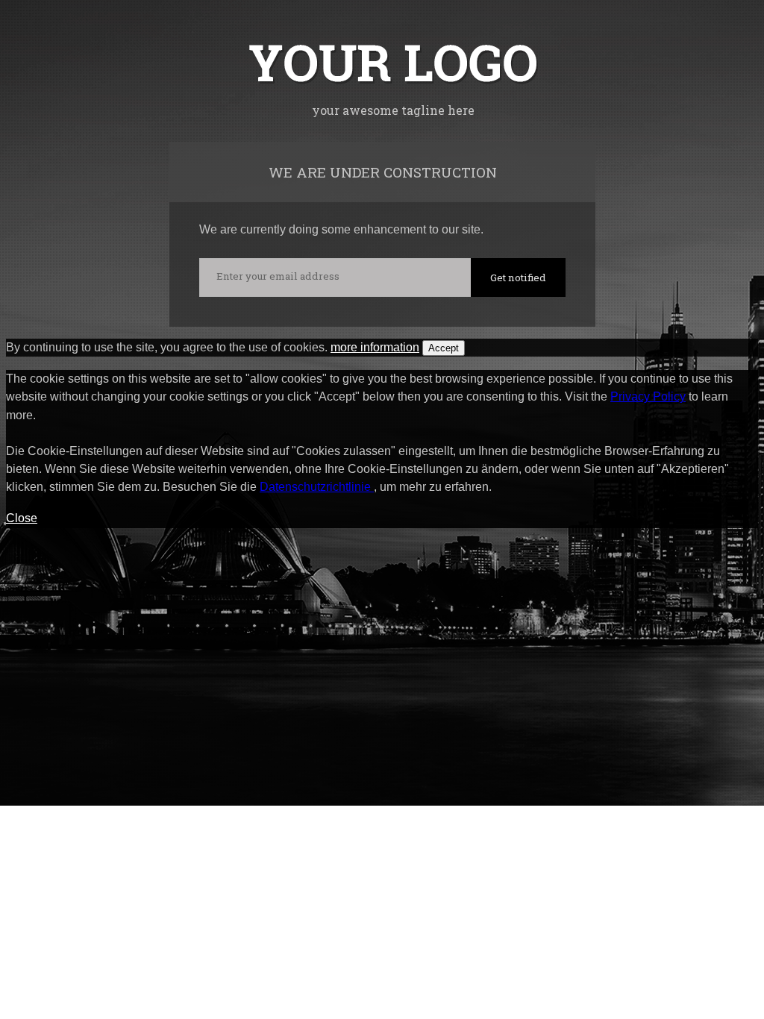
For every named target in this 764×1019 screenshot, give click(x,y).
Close (21, 518)
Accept (443, 348)
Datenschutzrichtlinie (317, 486)
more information (375, 347)
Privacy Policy (648, 396)
